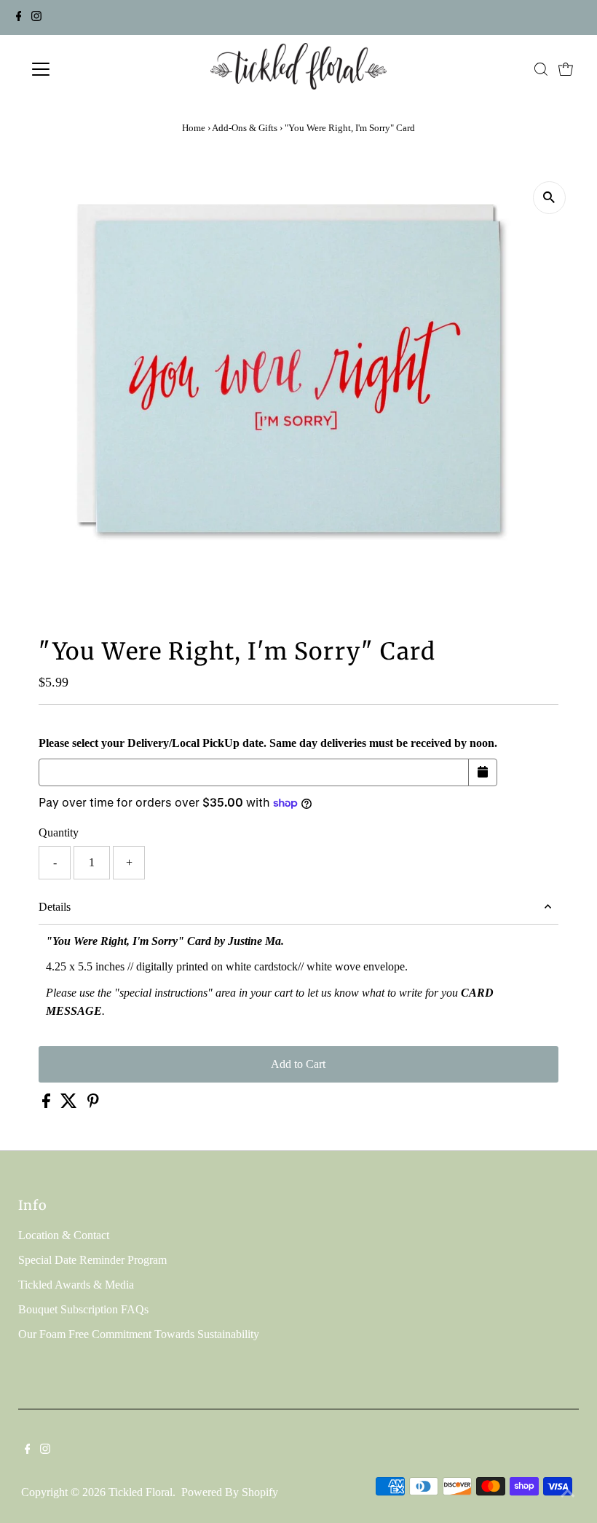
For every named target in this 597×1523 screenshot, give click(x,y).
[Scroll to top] (567, 1493)
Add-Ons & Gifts (244, 127)
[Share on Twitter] (70, 1104)
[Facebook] (18, 17)
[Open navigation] (89, 69)
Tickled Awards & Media (76, 1284)
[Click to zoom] (549, 197)
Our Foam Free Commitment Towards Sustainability (138, 1334)
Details (55, 907)
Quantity (59, 832)
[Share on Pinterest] (93, 1104)
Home (193, 127)
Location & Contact (63, 1235)
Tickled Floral (140, 1492)
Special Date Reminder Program (92, 1260)
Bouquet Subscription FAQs (83, 1309)
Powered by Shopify (229, 1492)
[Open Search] (540, 69)
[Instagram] (36, 17)
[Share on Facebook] (47, 1104)
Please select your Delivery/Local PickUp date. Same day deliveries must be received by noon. (268, 743)
